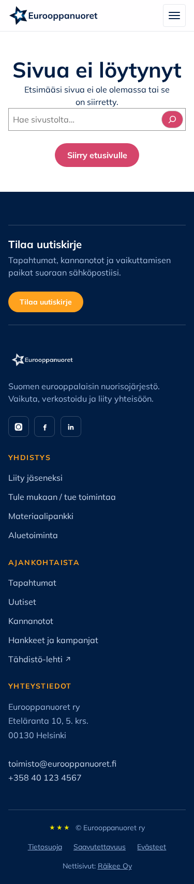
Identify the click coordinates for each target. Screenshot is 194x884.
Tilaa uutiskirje (46, 302)
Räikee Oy (115, 866)
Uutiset (22, 602)
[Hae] (172, 119)
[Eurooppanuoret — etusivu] (53, 15)
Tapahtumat (32, 582)
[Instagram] (18, 426)
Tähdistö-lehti (39, 659)
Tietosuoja (45, 846)
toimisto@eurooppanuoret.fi (62, 763)
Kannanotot (30, 621)
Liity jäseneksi (35, 478)
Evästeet (151, 846)
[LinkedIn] (71, 426)
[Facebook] (44, 426)
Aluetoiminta (33, 535)
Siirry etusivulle (97, 155)
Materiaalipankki (40, 516)
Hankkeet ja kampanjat (53, 640)
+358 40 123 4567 (45, 777)
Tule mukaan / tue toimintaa (62, 497)
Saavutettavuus (99, 846)
